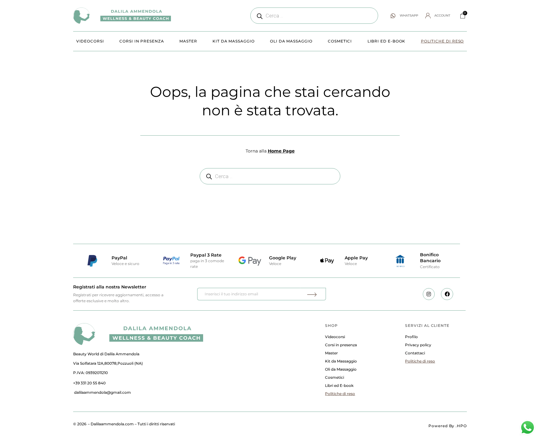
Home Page (281, 151)
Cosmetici (340, 41)
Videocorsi (90, 41)
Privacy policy (418, 344)
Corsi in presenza (141, 41)
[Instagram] (429, 294)
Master (188, 41)
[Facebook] (447, 294)
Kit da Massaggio (233, 41)
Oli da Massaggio (291, 41)
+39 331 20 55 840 (89, 383)
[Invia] (313, 294)
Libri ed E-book (387, 41)
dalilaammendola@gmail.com (102, 392)
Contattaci (415, 353)
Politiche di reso (442, 41)
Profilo (411, 336)
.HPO (461, 425)
